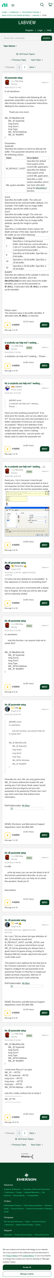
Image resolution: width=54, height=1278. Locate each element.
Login (40, 30)
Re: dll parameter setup (15, 562)
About (27, 1221)
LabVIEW (35, 15)
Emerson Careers (39, 1221)
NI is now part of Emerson (13, 1221)
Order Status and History (33, 1205)
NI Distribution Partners (12, 1205)
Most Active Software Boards (15, 15)
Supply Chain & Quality (24, 1224)
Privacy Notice (12, 1255)
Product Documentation (23, 1234)
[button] (7, 325)
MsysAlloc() (41, 188)
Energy (19, 1192)
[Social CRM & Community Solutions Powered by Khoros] (27, 1156)
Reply (44, 325)
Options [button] (44, 82)
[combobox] (21, 38)
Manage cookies (27, 1274)
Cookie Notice (28, 1255)
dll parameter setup (14, 77)
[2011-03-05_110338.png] (27, 521)
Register (29, 30)
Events (38, 1224)
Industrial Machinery (31, 1192)
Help (49, 30)
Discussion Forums (30, 12)
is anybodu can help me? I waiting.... (22, 342)
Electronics (10, 1192)
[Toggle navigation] (13, 5)
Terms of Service (17, 1208)
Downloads (8, 1234)
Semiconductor (19, 1195)
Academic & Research (12, 1189)
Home (4, 12)
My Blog (26, 805)
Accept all (27, 1267)
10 (13, 1122)
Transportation (32, 1195)
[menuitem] (42, 5)
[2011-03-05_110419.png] (27, 498)
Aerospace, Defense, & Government (36, 1189)
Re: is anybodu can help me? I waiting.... (23, 383)
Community (14, 12)
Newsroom (10, 1224)
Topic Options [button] (9, 46)
